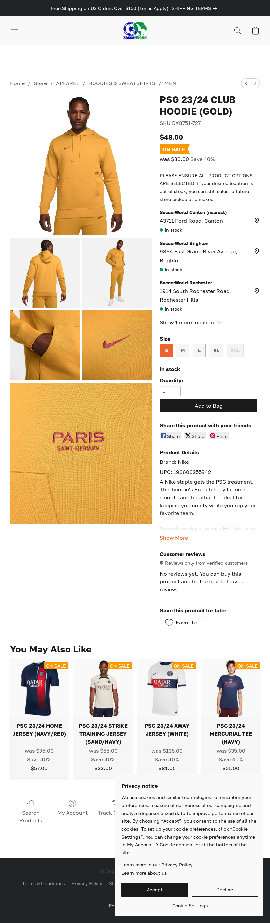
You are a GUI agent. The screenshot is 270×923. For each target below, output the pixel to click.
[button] (135, 30)
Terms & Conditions (43, 884)
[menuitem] (246, 83)
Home (17, 83)
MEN (170, 83)
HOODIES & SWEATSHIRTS (121, 83)
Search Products (30, 816)
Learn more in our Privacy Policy (157, 864)
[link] (195, 8)
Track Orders (114, 812)
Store (40, 83)
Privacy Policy (86, 884)
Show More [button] (174, 537)
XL (216, 350)
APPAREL (67, 83)
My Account (72, 812)
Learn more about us (144, 873)
